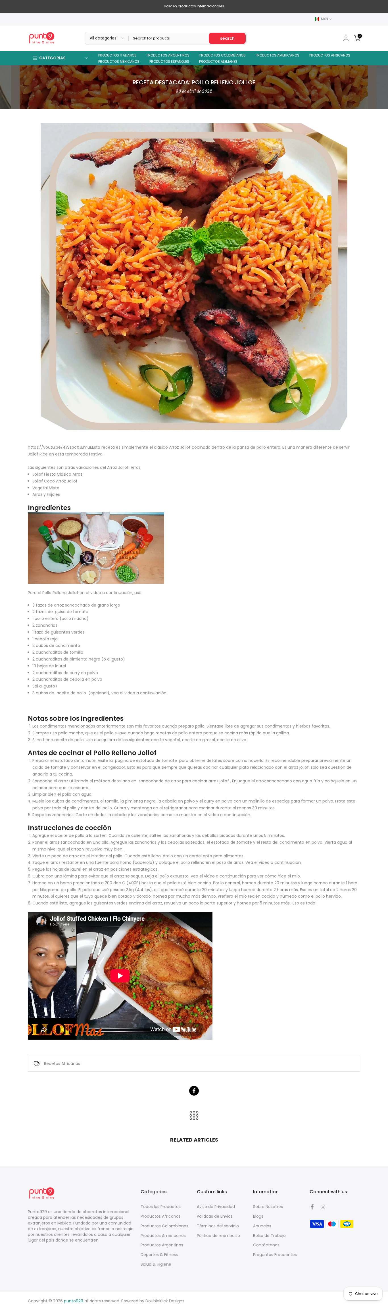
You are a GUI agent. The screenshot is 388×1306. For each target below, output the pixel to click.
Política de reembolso (218, 1235)
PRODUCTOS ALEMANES (218, 61)
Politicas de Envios (215, 1216)
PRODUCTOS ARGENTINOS (168, 55)
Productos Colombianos (164, 1226)
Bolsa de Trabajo (269, 1235)
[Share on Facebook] (194, 1091)
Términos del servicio (218, 1226)
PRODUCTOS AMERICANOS (277, 55)
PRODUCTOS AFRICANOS (329, 55)
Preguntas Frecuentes (275, 1254)
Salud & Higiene (156, 1264)
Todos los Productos (161, 1206)
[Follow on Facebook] (312, 1206)
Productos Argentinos (162, 1245)
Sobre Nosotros (268, 1206)
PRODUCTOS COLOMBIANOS (222, 55)
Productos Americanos (163, 1235)
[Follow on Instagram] (323, 1206)
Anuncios (262, 1226)
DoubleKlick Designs (164, 1301)
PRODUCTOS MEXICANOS (118, 61)
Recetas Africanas (62, 1063)
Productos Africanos (161, 1216)
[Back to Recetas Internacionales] (194, 1116)
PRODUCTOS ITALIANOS (117, 55)
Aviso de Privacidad (216, 1206)
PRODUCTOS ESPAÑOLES (169, 61)
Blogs (258, 1216)
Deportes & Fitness (159, 1254)
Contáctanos (266, 1245)
